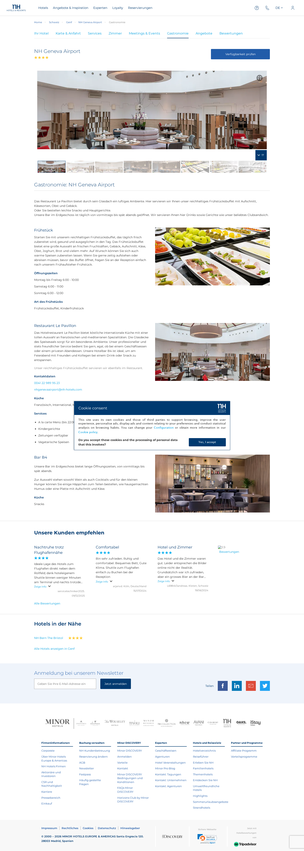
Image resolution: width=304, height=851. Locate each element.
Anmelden (124, 756)
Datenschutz (107, 828)
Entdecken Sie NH (205, 780)
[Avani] (199, 723)
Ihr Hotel (41, 33)
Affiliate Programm (244, 750)
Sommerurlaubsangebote (210, 801)
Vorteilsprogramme (244, 756)
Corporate (48, 750)
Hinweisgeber (130, 828)
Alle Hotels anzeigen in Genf (54, 649)
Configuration (164, 427)
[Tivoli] (134, 723)
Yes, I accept (207, 442)
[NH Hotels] (227, 723)
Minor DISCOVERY (129, 750)
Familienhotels (203, 768)
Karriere (46, 791)
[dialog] (152, 425)
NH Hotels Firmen (53, 766)
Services (95, 33)
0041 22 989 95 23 (47, 383)
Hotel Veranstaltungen (170, 762)
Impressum (49, 828)
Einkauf (46, 803)
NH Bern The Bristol (48, 638)
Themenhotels (203, 774)
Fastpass (85, 774)
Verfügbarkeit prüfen (240, 54)
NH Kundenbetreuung (94, 750)
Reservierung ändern (93, 756)
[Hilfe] (257, 8)
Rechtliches (70, 828)
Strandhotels (201, 807)
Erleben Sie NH (203, 762)
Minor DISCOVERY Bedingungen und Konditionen (130, 778)
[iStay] (255, 723)
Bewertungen (231, 33)
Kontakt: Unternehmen (171, 780)
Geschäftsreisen (165, 750)
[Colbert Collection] (213, 723)
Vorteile (122, 762)
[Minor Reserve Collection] (149, 723)
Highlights (200, 795)
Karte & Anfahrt (68, 33)
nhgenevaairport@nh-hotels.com (58, 389)
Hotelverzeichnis (204, 750)
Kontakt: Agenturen (168, 786)
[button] (207, 839)
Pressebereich (50, 797)
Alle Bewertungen (47, 603)
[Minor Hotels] (57, 723)
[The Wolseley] (114, 723)
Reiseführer (200, 756)
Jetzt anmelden (115, 684)
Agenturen (162, 756)
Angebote (204, 33)
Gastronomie (178, 33)
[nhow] (185, 723)
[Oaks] (241, 723)
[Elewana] (95, 723)
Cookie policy (87, 432)
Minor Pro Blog (165, 768)
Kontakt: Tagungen (168, 774)
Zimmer (115, 33)
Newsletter (86, 768)
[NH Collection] (166, 723)
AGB (82, 762)
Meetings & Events (144, 33)
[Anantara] (81, 723)
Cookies (88, 828)
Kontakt (122, 768)
